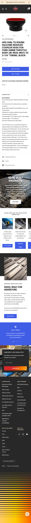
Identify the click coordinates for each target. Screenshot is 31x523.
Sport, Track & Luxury (6, 451)
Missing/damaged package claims (7, 414)
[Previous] (3, 35)
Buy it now (15, 74)
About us (19, 394)
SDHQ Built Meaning (22, 384)
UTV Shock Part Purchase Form (21, 404)
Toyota (4, 431)
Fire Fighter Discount (8, 402)
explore (15, 201)
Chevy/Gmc (5, 437)
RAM (3, 440)
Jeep (3, 443)
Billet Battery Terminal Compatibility (5, 421)
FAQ (3, 410)
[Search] (6, 9)
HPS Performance (8, 39)
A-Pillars (7, 245)
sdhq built (10, 316)
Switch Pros (20, 245)
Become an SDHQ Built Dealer (7, 385)
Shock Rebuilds (21, 400)
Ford (3, 434)
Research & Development (21, 409)
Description (6, 94)
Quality (7, 161)
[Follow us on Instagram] (23, 434)
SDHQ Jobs (20, 397)
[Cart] (28, 9)
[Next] (28, 35)
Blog (18, 387)
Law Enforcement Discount (7, 406)
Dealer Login (5, 389)
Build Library (5, 455)
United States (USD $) (8, 461)
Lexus (3, 446)
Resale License (6, 392)
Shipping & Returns (10, 157)
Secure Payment (9, 165)
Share (3, 84)
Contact (19, 390)
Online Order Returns (7, 396)
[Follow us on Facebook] (19, 434)
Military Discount (6, 399)
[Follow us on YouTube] (27, 434)
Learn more (22, 2)
